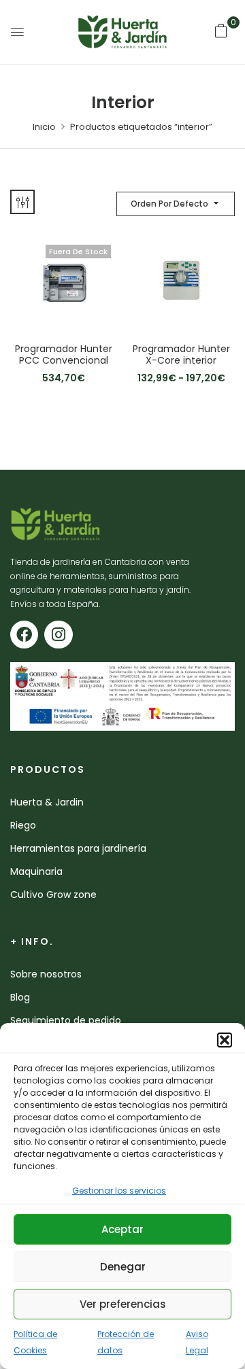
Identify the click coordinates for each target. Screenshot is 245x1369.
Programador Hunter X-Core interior (181, 354)
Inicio (44, 126)
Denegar (123, 1267)
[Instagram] (58, 634)
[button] (224, 1040)
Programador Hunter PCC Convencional (63, 354)
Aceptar (122, 1229)
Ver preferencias (123, 1304)
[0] (221, 30)
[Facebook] (24, 634)
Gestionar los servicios (119, 1190)
